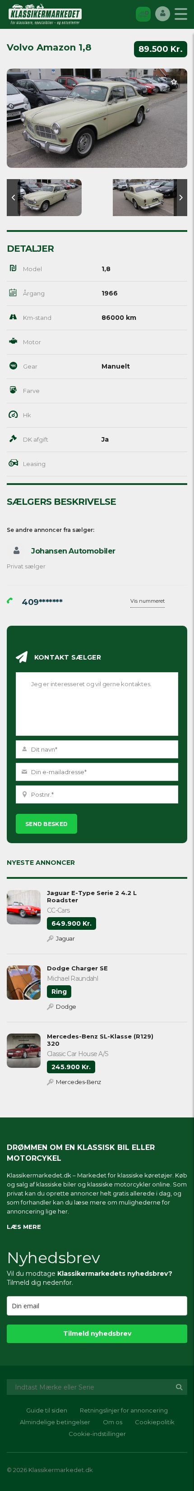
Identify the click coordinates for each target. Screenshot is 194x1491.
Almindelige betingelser (55, 1422)
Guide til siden (46, 1410)
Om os (112, 1422)
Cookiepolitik (155, 1422)
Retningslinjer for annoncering (124, 1410)
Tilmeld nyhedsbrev (97, 1333)
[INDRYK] (143, 14)
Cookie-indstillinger (97, 1433)
